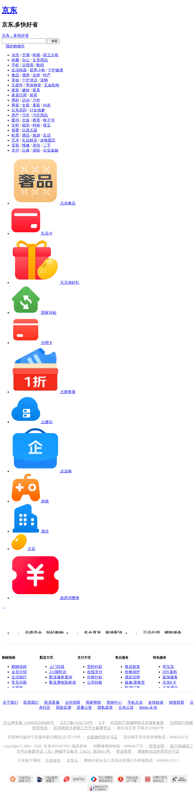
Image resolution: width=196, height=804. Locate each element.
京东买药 (19, 110)
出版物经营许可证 (102, 737)
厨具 (33, 95)
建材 (26, 90)
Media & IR (148, 707)
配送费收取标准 (62, 682)
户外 (36, 100)
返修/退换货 (135, 682)
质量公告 (84, 707)
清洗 (36, 145)
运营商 (27, 65)
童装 (36, 105)
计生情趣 (37, 110)
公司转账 (94, 682)
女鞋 (15, 125)
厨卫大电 (50, 55)
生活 (47, 135)
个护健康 (55, 70)
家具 (36, 90)
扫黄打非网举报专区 (156, 779)
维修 (26, 145)
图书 (15, 120)
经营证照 (157, 746)
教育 (36, 120)
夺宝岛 (168, 667)
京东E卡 (169, 682)
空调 (26, 55)
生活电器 (19, 70)
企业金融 (50, 150)
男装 (15, 105)
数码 (40, 65)
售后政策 (132, 667)
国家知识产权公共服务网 (98, 788)
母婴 (15, 130)
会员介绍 (19, 672)
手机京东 (135, 702)
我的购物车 (15, 46)
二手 (47, 145)
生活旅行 (19, 677)
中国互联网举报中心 (102, 779)
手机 (15, 65)
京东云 (72, 760)
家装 (15, 90)
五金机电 (51, 85)
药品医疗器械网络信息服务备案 (137, 723)
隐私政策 (105, 707)
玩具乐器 (29, 130)
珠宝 (47, 125)
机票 (15, 135)
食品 (15, 75)
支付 (15, 150)
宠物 (44, 80)
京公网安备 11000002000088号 (29, 723)
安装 (15, 145)
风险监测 (63, 707)
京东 (9, 10)
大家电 (17, 688)
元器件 (17, 85)
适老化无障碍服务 (179, 779)
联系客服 (52, 702)
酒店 (26, 135)
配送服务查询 (60, 677)
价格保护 (132, 672)
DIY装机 (170, 672)
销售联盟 (176, 702)
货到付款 (94, 667)
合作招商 (72, 702)
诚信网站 (75, 779)
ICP (102, 723)
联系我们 (31, 702)
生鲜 (36, 75)
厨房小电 (37, 70)
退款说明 (132, 677)
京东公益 (126, 707)
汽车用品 (40, 115)
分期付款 (94, 677)
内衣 (47, 105)
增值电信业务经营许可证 (158, 751)
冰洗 (15, 55)
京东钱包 (53, 760)
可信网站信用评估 (21, 779)
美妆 (15, 80)
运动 (26, 100)
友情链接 (155, 702)
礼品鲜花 (29, 140)
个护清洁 (29, 80)
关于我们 (10, 702)
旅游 (36, 135)
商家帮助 (93, 702)
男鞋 (15, 100)
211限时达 (57, 672)
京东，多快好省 (15, 35)
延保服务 (170, 677)
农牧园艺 (47, 140)
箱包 (26, 125)
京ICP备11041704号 (77, 723)
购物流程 (19, 667)
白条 (26, 150)
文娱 (26, 120)
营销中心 (114, 702)
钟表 (36, 125)
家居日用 (19, 95)
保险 (36, 150)
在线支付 (94, 672)
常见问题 (19, 682)
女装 (26, 105)
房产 (15, 115)
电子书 (48, 120)
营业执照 (124, 751)
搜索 (53, 41)
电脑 (15, 60)
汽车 (26, 115)
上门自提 (57, 667)
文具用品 (40, 60)
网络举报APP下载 (129, 779)
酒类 (26, 75)
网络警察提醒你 (48, 779)
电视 (36, 55)
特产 (47, 75)
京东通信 (170, 688)
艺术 (15, 140)
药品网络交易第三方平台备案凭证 (83, 728)
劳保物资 (33, 85)
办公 (26, 60)
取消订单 (132, 688)
